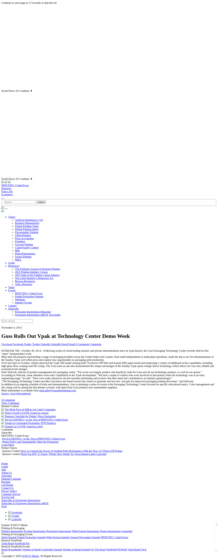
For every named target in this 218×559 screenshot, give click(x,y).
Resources (13, 265)
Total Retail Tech (137, 549)
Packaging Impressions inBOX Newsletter (38, 314)
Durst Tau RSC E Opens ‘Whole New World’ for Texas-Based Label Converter (64, 454)
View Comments (10, 403)
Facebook (16, 512)
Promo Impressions (110, 531)
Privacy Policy (9, 491)
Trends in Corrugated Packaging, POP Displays (30, 423)
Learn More (7, 444)
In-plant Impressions (35, 531)
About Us (6, 472)
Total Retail (7, 543)
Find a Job (7, 191)
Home (4, 463)
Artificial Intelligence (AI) (29, 220)
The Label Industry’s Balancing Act (34, 278)
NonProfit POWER (116, 549)
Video (11, 287)
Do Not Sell (7, 497)
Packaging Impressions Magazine (33, 311)
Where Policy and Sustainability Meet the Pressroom (30, 441)
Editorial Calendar (11, 478)
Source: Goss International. (16, 393)
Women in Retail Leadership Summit (42, 549)
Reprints (5, 481)
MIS (17, 250)
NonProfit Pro (22, 543)
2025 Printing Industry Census (31, 272)
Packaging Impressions (58, 531)
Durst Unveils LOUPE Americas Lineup (27, 412)
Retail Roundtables (11, 549)
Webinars (20, 299)
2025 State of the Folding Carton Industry (37, 275)
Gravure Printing (24, 244)
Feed (4, 506)
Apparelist (126, 531)
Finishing (20, 241)
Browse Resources (25, 281)
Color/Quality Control (27, 247)
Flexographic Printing (26, 232)
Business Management (27, 223)
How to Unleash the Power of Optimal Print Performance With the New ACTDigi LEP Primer (71, 451)
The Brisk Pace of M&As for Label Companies (30, 409)
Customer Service (10, 494)
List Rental (7, 485)
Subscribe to (20, 500)
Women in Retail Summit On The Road (84, 549)
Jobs (3, 469)
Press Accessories (24, 238)
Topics (11, 217)
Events (11, 290)
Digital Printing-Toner (27, 226)
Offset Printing (23, 235)
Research (6, 188)
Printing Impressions (12, 531)
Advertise (6, 475)
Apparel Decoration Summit (85, 537)
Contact (12, 305)
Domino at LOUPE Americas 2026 (24, 426)
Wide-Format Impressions (85, 531)
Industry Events (23, 302)
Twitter (15, 515)
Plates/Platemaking (25, 253)
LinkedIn (16, 519)
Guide (11, 262)
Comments (95, 344)
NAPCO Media (30, 556)
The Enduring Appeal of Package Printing (37, 269)
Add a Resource (23, 284)
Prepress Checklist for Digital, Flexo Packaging (30, 416)
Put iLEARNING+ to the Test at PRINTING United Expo (36, 419)
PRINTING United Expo (15, 185)
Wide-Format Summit (57, 537)
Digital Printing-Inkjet (26, 229)
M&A (18, 259)
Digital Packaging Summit (29, 296)
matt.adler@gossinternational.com (57, 390)
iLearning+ (7, 194)
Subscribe (13, 308)
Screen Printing (23, 256)
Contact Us (7, 488)
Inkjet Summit (9, 537)
